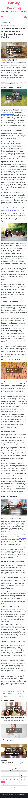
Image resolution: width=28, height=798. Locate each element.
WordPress (21, 796)
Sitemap (19, 794)
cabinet (23, 442)
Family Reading (17, 40)
